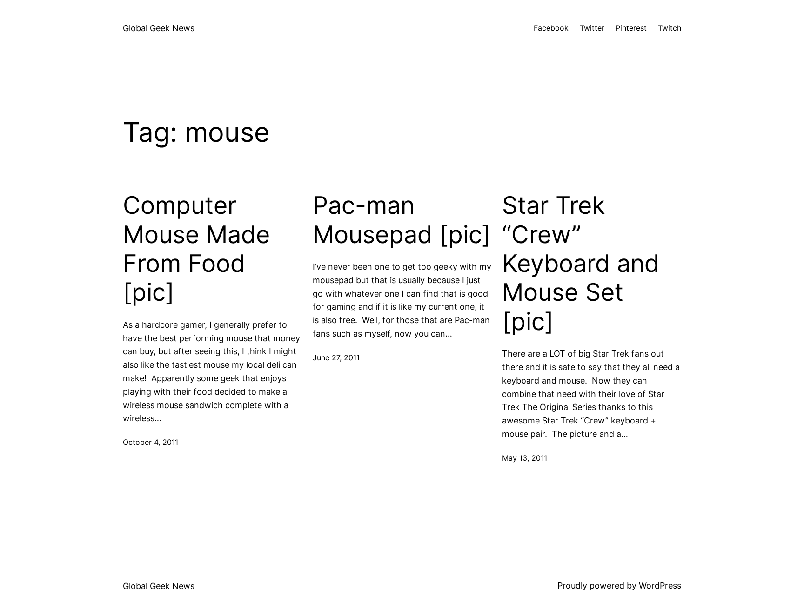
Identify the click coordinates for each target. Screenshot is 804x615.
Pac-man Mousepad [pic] (402, 220)
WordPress (660, 585)
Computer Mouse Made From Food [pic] (196, 249)
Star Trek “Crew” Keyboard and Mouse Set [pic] (580, 263)
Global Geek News (158, 28)
